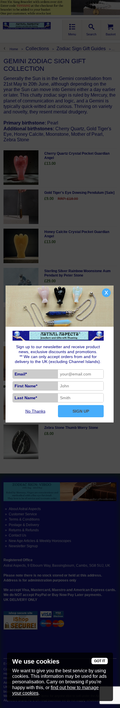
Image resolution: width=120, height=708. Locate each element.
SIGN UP (81, 411)
